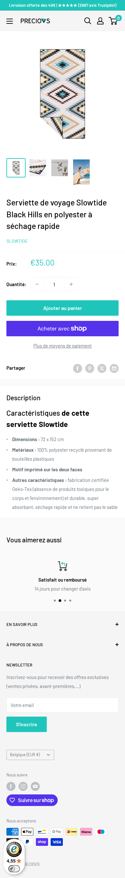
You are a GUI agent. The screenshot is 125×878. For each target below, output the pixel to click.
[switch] (14, 868)
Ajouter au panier (62, 308)
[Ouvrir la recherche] (87, 20)
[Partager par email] (114, 368)
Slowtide (17, 241)
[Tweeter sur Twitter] (101, 368)
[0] (113, 21)
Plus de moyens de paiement (62, 345)
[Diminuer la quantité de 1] (37, 284)
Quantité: (16, 284)
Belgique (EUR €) (25, 754)
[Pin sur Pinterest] (89, 368)
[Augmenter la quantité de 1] (71, 284)
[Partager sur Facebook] (77, 368)
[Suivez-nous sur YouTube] (35, 786)
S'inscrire (26, 724)
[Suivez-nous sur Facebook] (10, 786)
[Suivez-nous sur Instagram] (23, 786)
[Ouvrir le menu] (9, 21)
